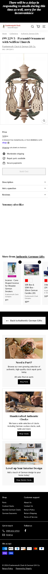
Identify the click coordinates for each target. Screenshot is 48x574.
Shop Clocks (24, 434)
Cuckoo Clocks (8, 506)
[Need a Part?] (24, 348)
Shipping (5, 147)
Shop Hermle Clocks (23, 480)
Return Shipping (30, 513)
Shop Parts (24, 382)
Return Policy (29, 510)
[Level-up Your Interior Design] (24, 454)
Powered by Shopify (24, 568)
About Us (28, 502)
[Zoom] (44, 120)
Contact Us (28, 506)
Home (4, 34)
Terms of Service (30, 517)
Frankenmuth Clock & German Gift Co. (19, 46)
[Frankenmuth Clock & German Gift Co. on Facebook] (25, 530)
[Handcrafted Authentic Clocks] (24, 402)
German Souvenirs (9, 513)
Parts (4, 502)
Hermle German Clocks (11, 510)
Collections (14, 34)
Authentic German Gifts (30, 34)
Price (4, 132)
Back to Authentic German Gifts (26, 320)
